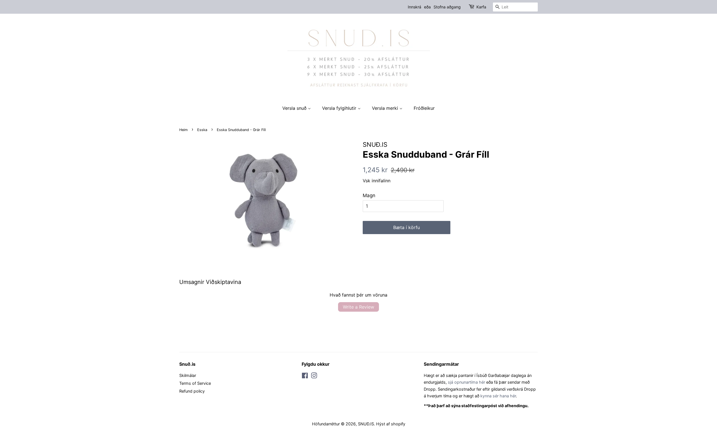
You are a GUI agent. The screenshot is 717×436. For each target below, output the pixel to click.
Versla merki (385, 108)
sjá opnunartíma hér (466, 382)
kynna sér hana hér (498, 395)
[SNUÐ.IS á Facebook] (305, 376)
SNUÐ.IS (366, 423)
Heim (183, 130)
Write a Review (358, 307)
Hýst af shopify (390, 423)
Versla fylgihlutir (340, 108)
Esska (202, 130)
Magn (369, 195)
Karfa (481, 6)
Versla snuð (295, 108)
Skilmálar (187, 375)
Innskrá (414, 6)
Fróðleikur (424, 108)
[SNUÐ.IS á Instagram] (314, 376)
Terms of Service (195, 383)
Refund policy (192, 391)
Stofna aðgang (447, 6)
